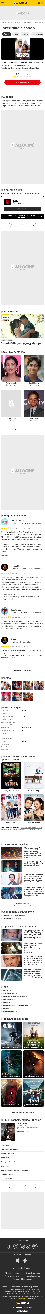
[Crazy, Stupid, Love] (11, 775)
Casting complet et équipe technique (22, 429)
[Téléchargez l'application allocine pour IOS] (19, 1260)
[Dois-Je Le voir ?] (4, 521)
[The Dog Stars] (8, 1132)
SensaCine (30, 1273)
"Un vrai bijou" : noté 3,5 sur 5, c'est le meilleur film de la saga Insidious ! (33, 863)
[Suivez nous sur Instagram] (23, 1246)
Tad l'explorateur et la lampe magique (14, 1170)
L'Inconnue (5, 1166)
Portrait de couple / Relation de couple (17, 1005)
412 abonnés (15, 523)
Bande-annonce (22, 1131)
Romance (39, 62)
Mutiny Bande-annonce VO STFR (12, 1047)
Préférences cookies (32, 1289)
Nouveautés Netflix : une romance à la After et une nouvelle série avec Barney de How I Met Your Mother (22, 344)
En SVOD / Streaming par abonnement (20, 193)
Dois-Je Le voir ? (18, 521)
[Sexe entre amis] (34, 807)
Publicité (35, 1287)
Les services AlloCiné (14, 1294)
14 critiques (14, 642)
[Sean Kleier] (34, 403)
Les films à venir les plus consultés (22, 1186)
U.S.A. (24, 711)
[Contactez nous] (35, 1246)
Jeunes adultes (10, 1011)
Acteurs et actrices (13, 352)
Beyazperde (9, 1276)
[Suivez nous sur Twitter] (16, 1246)
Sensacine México (20, 1279)
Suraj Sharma (22, 68)
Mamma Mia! (11, 822)
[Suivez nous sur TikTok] (29, 1246)
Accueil (4, 22)
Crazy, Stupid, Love (11, 791)
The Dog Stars (21, 1123)
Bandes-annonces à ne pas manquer (22, 1112)
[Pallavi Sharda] (11, 368)
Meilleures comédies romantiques (16, 996)
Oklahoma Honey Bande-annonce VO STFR (34, 1047)
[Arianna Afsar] (11, 403)
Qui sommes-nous (14, 1287)
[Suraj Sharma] (34, 368)
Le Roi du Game (7, 1174)
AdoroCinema (31, 1276)
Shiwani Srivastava (22, 65)
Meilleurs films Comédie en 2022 (28, 829)
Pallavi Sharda (10, 68)
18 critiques (24, 569)
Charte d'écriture (36, 1291)
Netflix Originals (10, 999)
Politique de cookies (17, 1289)
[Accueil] (20, 3)
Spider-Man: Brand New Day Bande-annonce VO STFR (12, 1105)
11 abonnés (14, 569)
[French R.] (4, 567)
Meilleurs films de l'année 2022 (31, 828)
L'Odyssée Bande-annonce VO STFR (34, 1076)
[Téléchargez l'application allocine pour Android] (26, 1260)
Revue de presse (23, 1291)
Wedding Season (12, 918)
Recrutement (26, 1287)
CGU (41, 1287)
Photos (6, 678)
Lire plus (4, 555)
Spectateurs (17, 72)
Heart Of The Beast (7, 1153)
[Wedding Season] (22, 49)
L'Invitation (5, 1145)
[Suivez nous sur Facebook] (10, 1246)
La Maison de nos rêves (9, 1149)
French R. (15, 566)
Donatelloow (16, 610)
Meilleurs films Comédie (9, 829)
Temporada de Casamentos (14, 915)
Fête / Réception (10, 993)
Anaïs (13, 639)
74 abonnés (14, 613)
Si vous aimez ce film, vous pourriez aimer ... (18, 758)
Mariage (7, 990)
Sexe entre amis (34, 822)
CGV (7, 1289)
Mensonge (8, 1002)
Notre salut (5, 1158)
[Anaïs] (4, 640)
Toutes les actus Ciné (22, 904)
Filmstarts (8, 1273)
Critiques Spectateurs (15, 515)
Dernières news (11, 311)
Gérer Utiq (26, 1294)
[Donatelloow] (4, 611)
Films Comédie (27, 22)
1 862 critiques (25, 523)
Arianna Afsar (34, 68)
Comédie (31, 62)
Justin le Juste (6, 1178)
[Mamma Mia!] (11, 807)
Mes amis (27, 72)
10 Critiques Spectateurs (22, 670)
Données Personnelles (9, 1291)
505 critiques (24, 613)
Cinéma (10, 22)
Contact (4, 1287)
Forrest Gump (33, 791)
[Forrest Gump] (34, 775)
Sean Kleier (34, 418)
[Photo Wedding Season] (6, 685)
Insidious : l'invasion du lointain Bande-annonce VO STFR (12, 1076)
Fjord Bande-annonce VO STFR (34, 1105)
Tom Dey (7, 65)
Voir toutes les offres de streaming (22, 225)
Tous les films (17, 22)
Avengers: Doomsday (8, 1162)
